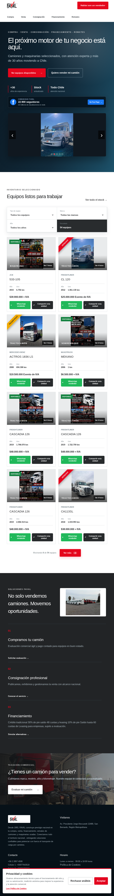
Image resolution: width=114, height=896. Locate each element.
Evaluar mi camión (25, 789)
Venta (23, 17)
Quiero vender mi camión (65, 73)
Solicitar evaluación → (18, 658)
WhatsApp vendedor (21, 305)
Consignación (39, 17)
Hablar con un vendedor (93, 5)
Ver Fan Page (95, 102)
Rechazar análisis (80, 881)
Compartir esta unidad (43, 305)
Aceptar (101, 881)
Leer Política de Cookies (16, 889)
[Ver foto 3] (57, 154)
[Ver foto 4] (59, 154)
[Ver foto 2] (54, 154)
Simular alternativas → (18, 734)
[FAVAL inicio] (17, 5)
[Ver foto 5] (62, 154)
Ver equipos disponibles (26, 73)
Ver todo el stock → (96, 200)
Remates (75, 17)
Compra (10, 17)
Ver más (70, 553)
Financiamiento (58, 17)
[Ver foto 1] (51, 154)
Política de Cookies (70, 865)
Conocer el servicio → (18, 696)
